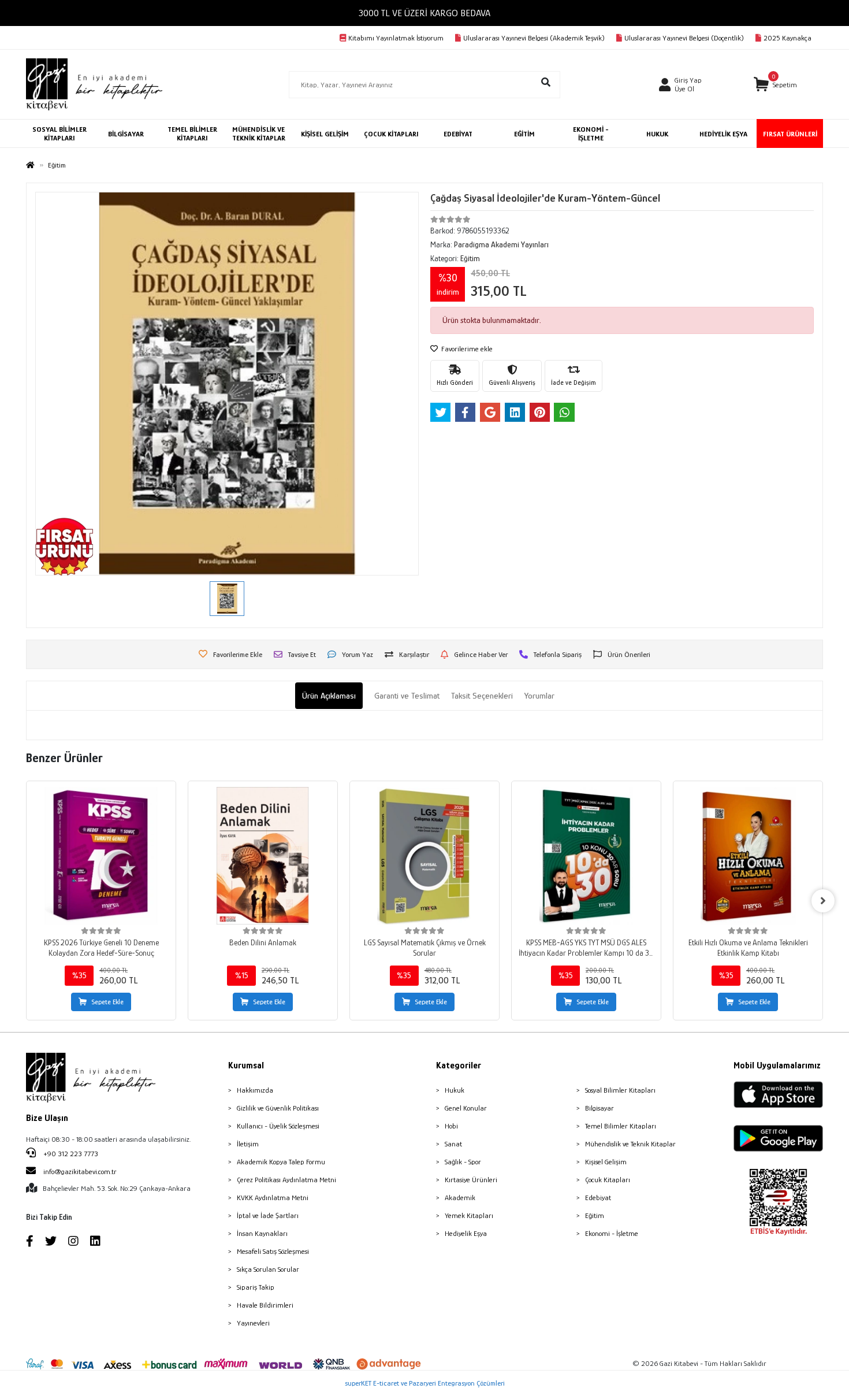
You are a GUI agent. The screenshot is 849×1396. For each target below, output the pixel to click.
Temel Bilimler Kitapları (620, 1126)
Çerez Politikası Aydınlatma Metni (286, 1179)
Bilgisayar (599, 1108)
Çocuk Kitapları (607, 1179)
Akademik (460, 1197)
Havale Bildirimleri (265, 1305)
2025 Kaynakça (787, 38)
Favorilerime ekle (466, 348)
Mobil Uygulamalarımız (777, 1065)
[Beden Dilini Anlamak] (263, 856)
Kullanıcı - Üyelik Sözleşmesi (278, 1126)
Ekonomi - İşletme (611, 1233)
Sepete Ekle (107, 1002)
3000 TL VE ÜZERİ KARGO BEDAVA (424, 13)
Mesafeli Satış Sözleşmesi (273, 1251)
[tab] (329, 696)
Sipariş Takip (255, 1287)
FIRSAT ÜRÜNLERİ (790, 133)
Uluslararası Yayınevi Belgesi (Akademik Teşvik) (534, 38)
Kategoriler (458, 1065)
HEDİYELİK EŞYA (723, 133)
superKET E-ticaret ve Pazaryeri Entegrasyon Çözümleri (425, 1383)
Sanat (453, 1143)
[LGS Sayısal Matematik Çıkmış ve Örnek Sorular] (424, 856)
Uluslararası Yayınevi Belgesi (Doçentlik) (684, 38)
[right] (823, 901)
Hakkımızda (255, 1090)
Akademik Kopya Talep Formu (281, 1161)
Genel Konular (466, 1108)
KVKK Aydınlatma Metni (272, 1197)
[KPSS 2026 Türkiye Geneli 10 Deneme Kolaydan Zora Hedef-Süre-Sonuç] (101, 856)
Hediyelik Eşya (466, 1233)
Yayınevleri (253, 1323)
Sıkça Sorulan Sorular (268, 1269)
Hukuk (454, 1090)
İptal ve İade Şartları (268, 1215)
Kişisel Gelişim (606, 1161)
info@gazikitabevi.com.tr (80, 1171)
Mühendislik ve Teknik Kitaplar (630, 1143)
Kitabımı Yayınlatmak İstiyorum (396, 38)
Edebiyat (598, 1197)
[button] (775, 84)
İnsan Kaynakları (262, 1233)
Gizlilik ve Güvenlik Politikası (278, 1108)
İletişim (248, 1143)
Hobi (451, 1126)
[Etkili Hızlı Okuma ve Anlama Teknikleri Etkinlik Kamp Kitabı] (748, 856)
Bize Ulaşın (47, 1118)
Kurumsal (246, 1065)
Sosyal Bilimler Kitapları (620, 1090)
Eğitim (594, 1215)
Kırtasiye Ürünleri (471, 1179)
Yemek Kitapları (469, 1215)
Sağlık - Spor (463, 1161)
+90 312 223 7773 (70, 1153)
